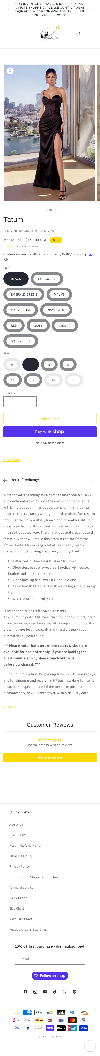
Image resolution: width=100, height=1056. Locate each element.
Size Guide (11, 459)
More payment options (50, 443)
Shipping (8, 246)
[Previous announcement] (8, 9)
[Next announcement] (91, 9)
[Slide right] (60, 210)
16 (77, 382)
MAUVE (59, 294)
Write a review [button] (50, 757)
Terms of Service (21, 887)
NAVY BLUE (56, 310)
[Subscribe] (80, 959)
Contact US (17, 835)
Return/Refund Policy (25, 845)
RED (14, 325)
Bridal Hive (54, 1036)
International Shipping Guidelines (34, 877)
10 (12, 380)
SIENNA (65, 325)
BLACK (16, 279)
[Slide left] (40, 210)
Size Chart (16, 908)
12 (33, 380)
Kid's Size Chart (21, 919)
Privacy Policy (19, 866)
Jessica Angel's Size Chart (28, 929)
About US (16, 824)
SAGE (38, 325)
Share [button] (12, 707)
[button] (9, 34)
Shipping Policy (20, 856)
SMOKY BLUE (21, 341)
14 (57, 382)
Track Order (18, 898)
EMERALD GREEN (24, 294)
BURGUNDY (47, 279)
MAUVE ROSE (21, 310)
